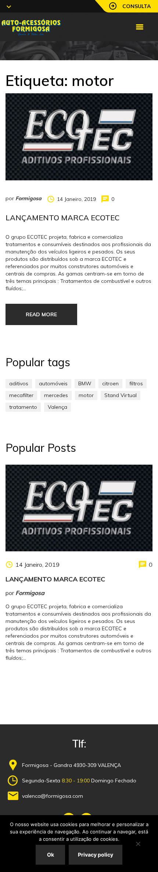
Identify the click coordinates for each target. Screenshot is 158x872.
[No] (137, 843)
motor (86, 395)
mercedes (56, 395)
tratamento (23, 407)
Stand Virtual (120, 395)
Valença (57, 407)
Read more (41, 314)
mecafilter (21, 395)
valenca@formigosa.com (52, 796)
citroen (110, 383)
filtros (136, 383)
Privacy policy (95, 854)
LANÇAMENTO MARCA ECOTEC (62, 217)
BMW (84, 383)
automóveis (53, 383)
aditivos (18, 383)
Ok (50, 854)
